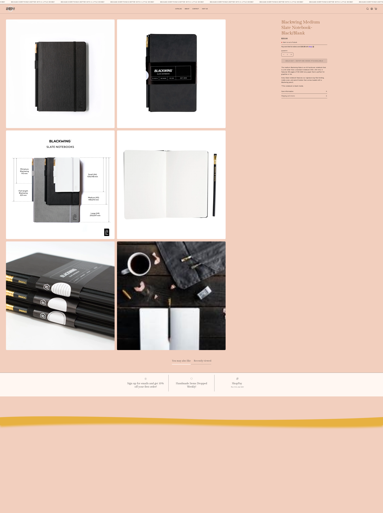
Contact (196, 444)
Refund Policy (198, 460)
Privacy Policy (198, 454)
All (251, 444)
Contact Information (201, 463)
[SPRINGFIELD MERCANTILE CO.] (10, 9)
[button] (367, 9)
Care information (287, 91)
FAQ (195, 440)
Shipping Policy (199, 457)
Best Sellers (254, 437)
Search (196, 447)
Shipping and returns (288, 96)
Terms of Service (199, 450)
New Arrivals (254, 440)
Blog (195, 437)
